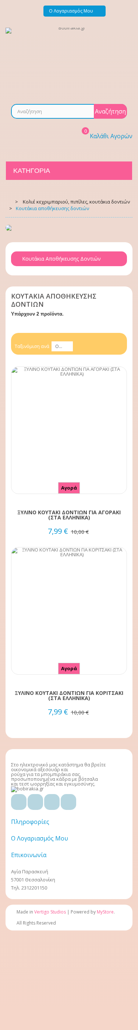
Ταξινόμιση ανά (32, 346)
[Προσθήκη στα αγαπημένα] (69, 429)
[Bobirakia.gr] (69, 60)
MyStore (105, 912)
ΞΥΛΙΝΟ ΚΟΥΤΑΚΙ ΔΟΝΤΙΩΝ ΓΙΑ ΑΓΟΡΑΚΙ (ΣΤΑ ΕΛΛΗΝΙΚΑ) (69, 515)
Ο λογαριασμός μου (39, 838)
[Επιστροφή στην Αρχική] (8, 201)
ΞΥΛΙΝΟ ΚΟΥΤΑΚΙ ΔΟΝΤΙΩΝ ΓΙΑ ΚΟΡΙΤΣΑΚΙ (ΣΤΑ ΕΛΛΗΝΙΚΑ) (69, 695)
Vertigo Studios (50, 912)
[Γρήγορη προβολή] (69, 443)
